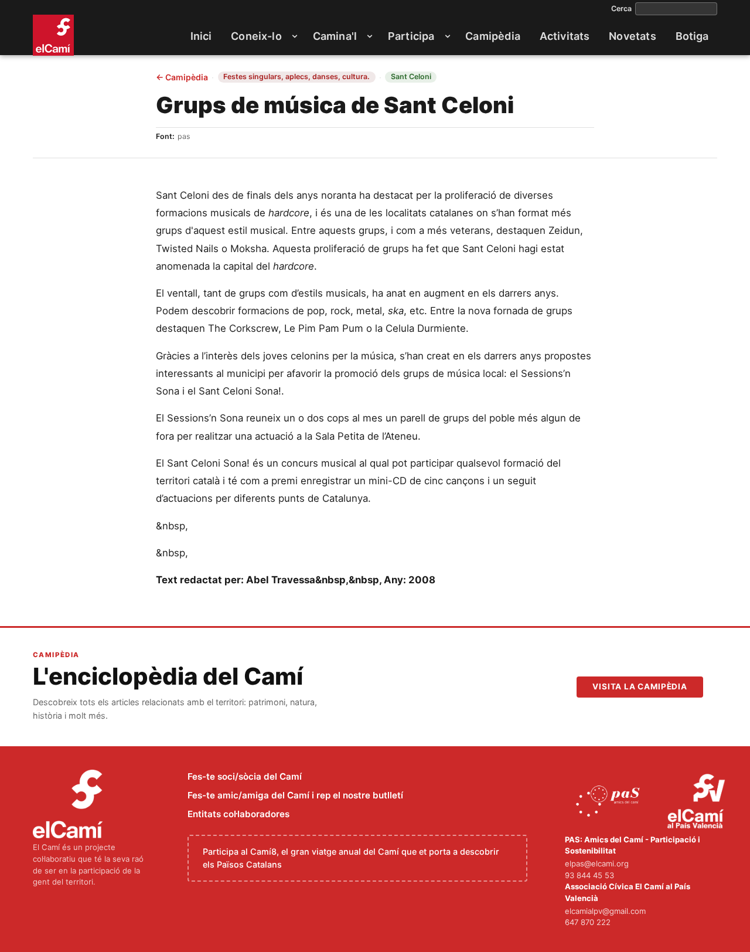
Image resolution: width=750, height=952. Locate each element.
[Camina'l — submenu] (370, 36)
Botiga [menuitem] (692, 36)
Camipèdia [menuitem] (492, 36)
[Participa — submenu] (448, 36)
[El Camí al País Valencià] (697, 802)
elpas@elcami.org (597, 863)
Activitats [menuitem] (565, 36)
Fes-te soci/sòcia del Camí (245, 776)
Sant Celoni (411, 76)
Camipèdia (182, 77)
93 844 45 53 (589, 875)
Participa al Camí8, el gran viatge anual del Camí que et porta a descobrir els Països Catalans (351, 857)
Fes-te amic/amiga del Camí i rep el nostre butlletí (295, 795)
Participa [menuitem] (411, 36)
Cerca (621, 9)
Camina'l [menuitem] (335, 36)
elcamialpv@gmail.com (605, 911)
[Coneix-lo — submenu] (295, 36)
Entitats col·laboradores (238, 814)
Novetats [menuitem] (632, 36)
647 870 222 (588, 922)
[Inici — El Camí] (53, 35)
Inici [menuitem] (201, 36)
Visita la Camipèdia (639, 686)
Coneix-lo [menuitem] (256, 36)
